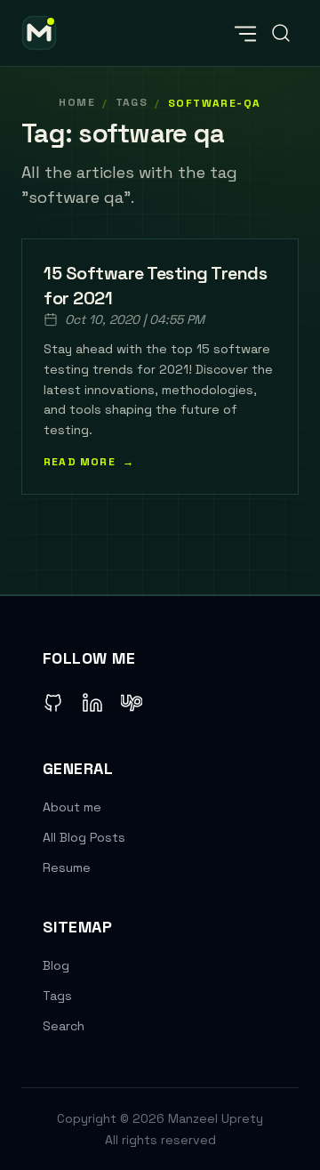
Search (63, 1026)
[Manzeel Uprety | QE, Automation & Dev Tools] (39, 33)
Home (77, 102)
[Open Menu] (245, 33)
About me (72, 807)
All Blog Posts (84, 837)
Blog (56, 965)
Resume (67, 867)
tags (132, 102)
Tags (57, 996)
